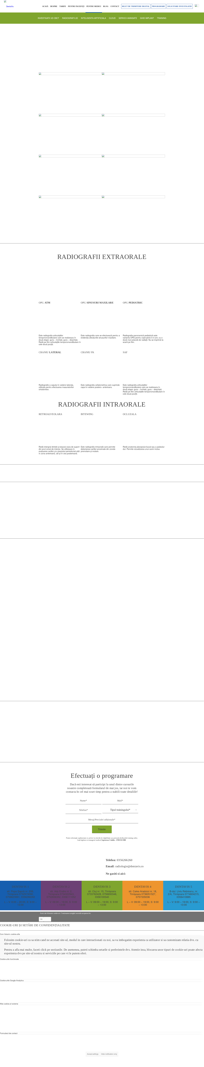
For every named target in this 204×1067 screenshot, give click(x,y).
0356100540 (102, 897)
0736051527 (148, 894)
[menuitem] (45, 6)
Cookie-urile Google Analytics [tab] (12, 980)
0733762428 (94, 894)
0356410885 (184, 897)
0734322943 (67, 894)
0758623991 (13, 897)
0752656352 (54, 897)
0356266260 (124, 860)
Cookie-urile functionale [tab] (9, 959)
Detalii (47, 919)
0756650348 (109, 894)
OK (41, 919)
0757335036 (143, 897)
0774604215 (192, 894)
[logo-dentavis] (9, 6)
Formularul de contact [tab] (8, 1033)
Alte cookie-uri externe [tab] (9, 1003)
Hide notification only (109, 1054)
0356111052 (69, 897)
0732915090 (26, 894)
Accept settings (92, 1054)
